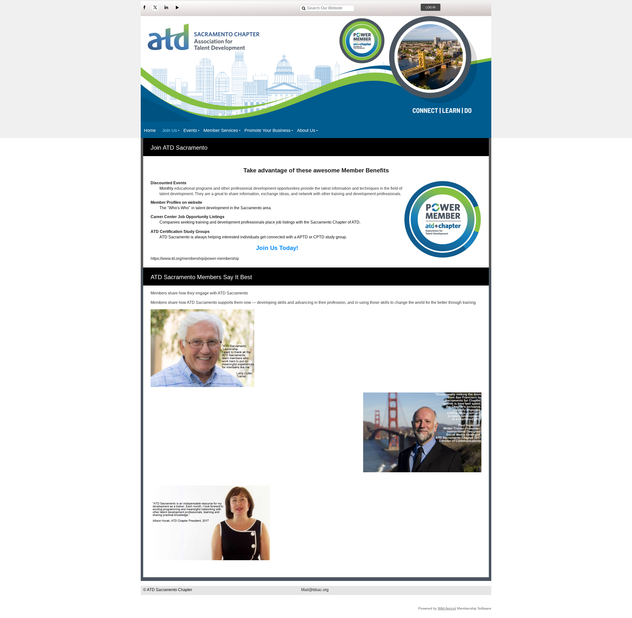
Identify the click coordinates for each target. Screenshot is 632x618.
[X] (155, 7)
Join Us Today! (277, 248)
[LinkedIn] (166, 7)
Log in (430, 7)
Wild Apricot (447, 608)
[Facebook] (144, 7)
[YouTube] (177, 7)
